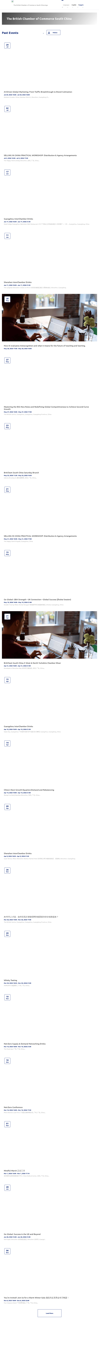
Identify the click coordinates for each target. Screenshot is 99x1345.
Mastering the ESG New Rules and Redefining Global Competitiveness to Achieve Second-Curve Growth (46, 407)
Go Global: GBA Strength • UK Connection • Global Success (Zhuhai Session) (37, 599)
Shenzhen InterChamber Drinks (18, 282)
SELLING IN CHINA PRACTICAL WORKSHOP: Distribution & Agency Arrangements (40, 155)
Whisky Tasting (10, 980)
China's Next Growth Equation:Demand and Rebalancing (29, 789)
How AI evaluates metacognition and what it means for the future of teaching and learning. (44, 345)
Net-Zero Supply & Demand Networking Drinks (25, 1043)
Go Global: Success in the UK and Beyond (22, 1234)
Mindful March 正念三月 (14, 1170)
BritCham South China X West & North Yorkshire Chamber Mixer (32, 663)
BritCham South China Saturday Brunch (21, 472)
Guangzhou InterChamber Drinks (18, 218)
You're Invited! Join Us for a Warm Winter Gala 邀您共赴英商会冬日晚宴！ (36, 1297)
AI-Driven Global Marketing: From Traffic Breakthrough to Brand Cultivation (38, 91)
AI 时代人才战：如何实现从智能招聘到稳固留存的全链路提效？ (31, 916)
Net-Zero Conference (13, 1107)
